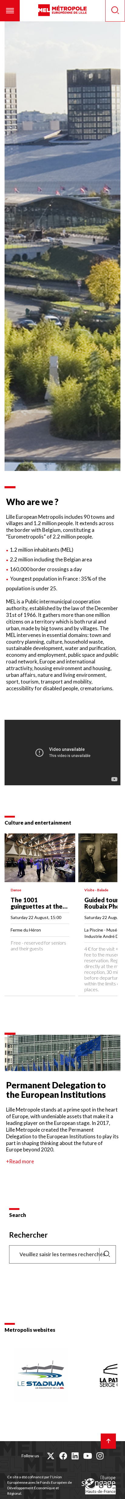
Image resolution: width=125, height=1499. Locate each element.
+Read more (20, 1161)
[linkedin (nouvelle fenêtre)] (75, 1456)
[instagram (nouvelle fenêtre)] (99, 1456)
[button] (10, 10)
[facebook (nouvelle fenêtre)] (63, 1456)
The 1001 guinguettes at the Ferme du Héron (36, 906)
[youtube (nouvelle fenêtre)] (87, 1456)
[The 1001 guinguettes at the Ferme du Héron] (40, 857)
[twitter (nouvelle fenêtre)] (51, 1456)
